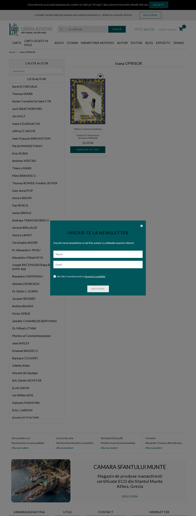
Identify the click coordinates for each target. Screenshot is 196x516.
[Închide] (141, 225)
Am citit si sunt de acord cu (81, 276)
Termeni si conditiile (94, 276)
